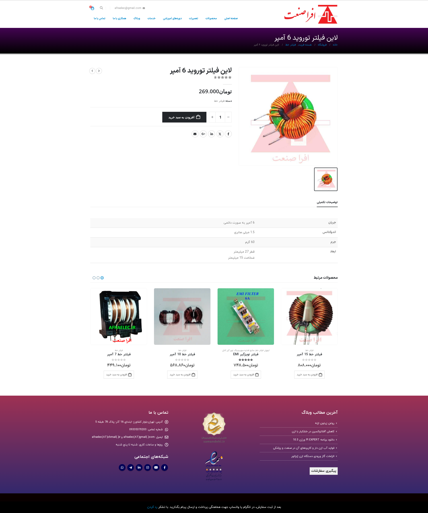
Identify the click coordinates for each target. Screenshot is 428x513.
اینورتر (330, 350)
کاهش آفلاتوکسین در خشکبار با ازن (313, 432)
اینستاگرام (147, 467)
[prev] (99, 71)
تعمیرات (193, 19)
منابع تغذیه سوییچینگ (308, 350)
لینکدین (211, 133)
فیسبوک (228, 133)
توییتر (220, 133)
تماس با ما (99, 19)
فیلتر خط (219, 101)
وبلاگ (137, 19)
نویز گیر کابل (291, 350)
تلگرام (130, 467)
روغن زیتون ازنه (324, 423)
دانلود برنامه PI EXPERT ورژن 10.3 (313, 440)
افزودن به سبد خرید (181, 117)
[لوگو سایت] (310, 14)
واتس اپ (122, 467)
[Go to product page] (309, 316)
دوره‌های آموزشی (172, 19)
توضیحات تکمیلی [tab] (327, 202)
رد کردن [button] (152, 507)
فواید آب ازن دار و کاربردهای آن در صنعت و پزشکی (303, 448)
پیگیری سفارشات (323, 471)
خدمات (152, 19)
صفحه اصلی (231, 19)
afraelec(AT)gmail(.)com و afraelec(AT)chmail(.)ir (123, 437)
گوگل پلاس (203, 133)
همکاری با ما (119, 19)
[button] (101, 8)
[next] (92, 71)
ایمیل (195, 133)
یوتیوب (156, 467)
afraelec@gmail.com (128, 8)
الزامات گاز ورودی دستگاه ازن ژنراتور (312, 456)
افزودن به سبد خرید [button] (243, 375)
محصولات (211, 19)
